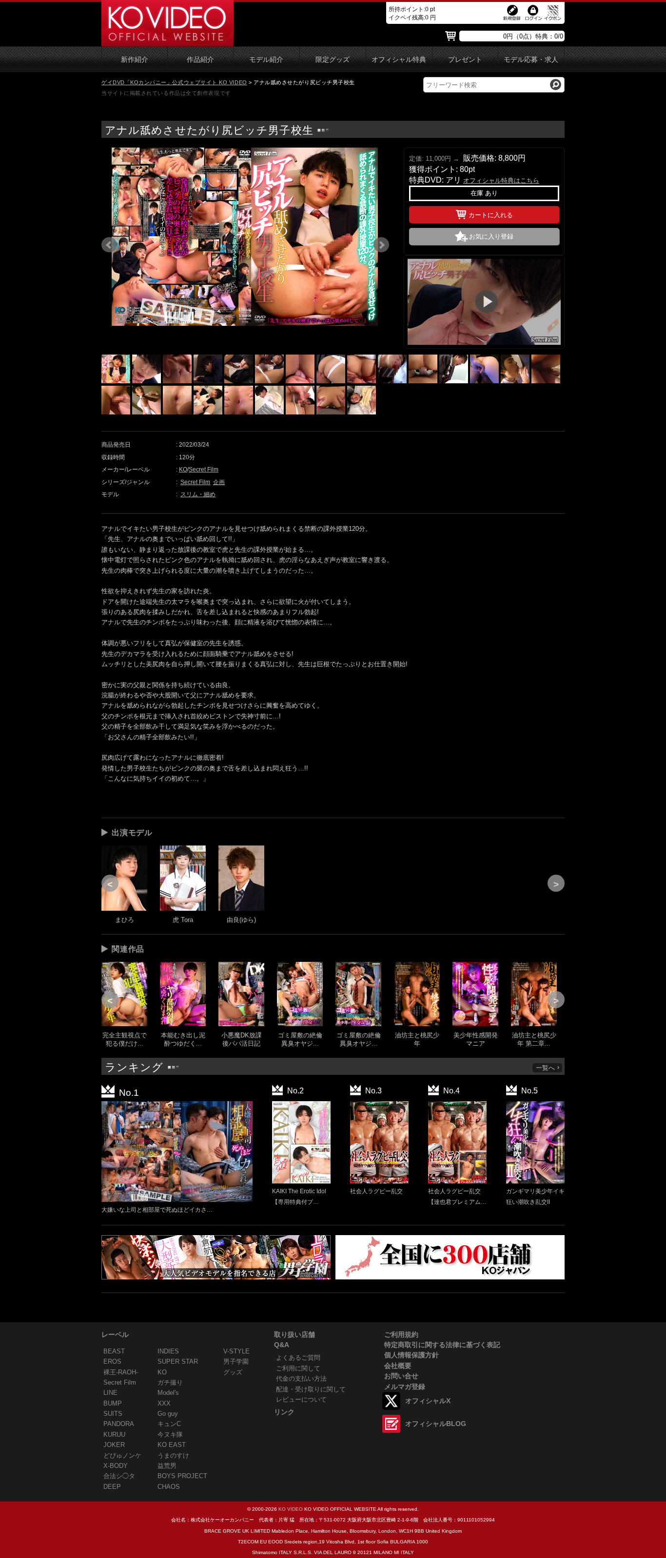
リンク (284, 1412)
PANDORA (118, 1423)
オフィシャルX (428, 1401)
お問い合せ (401, 1376)
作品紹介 (200, 59)
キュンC (169, 1423)
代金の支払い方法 (301, 1378)
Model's (168, 1392)
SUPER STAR (177, 1361)
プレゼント (465, 59)
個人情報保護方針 (411, 1355)
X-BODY (115, 1465)
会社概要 (397, 1366)
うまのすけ (173, 1455)
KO (183, 469)
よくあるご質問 (298, 1357)
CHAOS (168, 1486)
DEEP (112, 1486)
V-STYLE (236, 1351)
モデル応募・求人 (531, 59)
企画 (219, 482)
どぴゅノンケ (122, 1455)
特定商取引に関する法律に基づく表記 (442, 1345)
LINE (110, 1392)
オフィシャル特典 (399, 59)
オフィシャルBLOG (435, 1423)
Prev (109, 245)
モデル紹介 (266, 59)
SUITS (112, 1413)
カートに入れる (491, 215)
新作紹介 (134, 59)
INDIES (168, 1351)
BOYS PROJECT (182, 1476)
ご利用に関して (298, 1368)
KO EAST (171, 1444)
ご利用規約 (401, 1334)
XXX (164, 1403)
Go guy (167, 1413)
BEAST (114, 1351)
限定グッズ (332, 59)
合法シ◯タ (119, 1476)
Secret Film (203, 469)
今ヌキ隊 (170, 1434)
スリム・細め (197, 494)
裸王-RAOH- (120, 1372)
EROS (112, 1361)
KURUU (114, 1434)
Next (381, 245)
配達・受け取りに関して (311, 1389)
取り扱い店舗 (294, 1334)
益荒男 (166, 1465)
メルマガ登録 (404, 1386)
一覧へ (545, 1067)
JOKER (114, 1444)
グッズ (232, 1372)
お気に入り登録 (491, 236)
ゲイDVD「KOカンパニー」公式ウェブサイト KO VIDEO (174, 82)
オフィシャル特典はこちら (501, 180)
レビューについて (301, 1399)
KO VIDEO (290, 1509)
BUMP (112, 1403)
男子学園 (236, 1361)
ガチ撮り (170, 1382)
